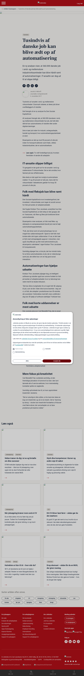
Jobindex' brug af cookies (30, 338)
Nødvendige (19, 349)
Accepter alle (56, 361)
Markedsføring (20, 352)
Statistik (48, 349)
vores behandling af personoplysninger (54, 338)
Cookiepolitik (19, 345)
